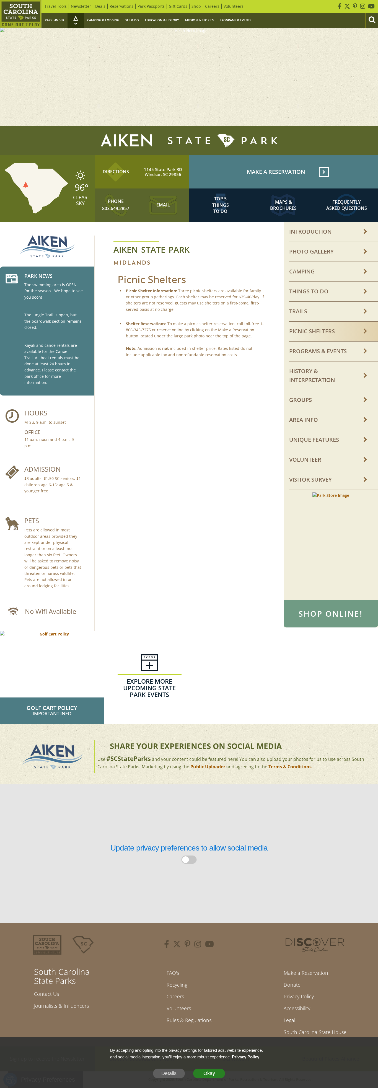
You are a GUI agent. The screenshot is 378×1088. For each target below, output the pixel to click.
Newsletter (81, 6)
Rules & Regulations (189, 1020)
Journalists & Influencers (61, 1005)
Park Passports (151, 6)
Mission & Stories (199, 20)
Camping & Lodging (103, 20)
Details (169, 1073)
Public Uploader (207, 767)
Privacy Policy (299, 996)
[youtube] (209, 945)
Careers (212, 6)
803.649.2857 (115, 208)
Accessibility (297, 1008)
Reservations (121, 6)
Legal (289, 1020)
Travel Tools (56, 6)
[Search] (371, 20)
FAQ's (173, 973)
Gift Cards (178, 6)
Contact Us (46, 994)
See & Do (132, 20)
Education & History (162, 20)
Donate (292, 984)
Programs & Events (235, 20)
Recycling (177, 984)
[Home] (21, 14)
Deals (100, 6)
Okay (209, 1073)
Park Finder (54, 20)
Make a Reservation (306, 973)
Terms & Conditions (290, 767)
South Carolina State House (315, 1032)
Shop (196, 6)
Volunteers (234, 6)
